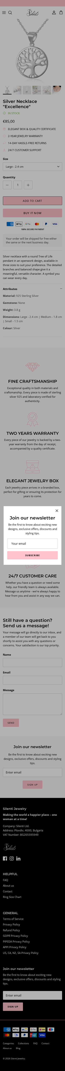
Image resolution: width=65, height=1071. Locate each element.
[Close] (57, 511)
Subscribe (32, 555)
